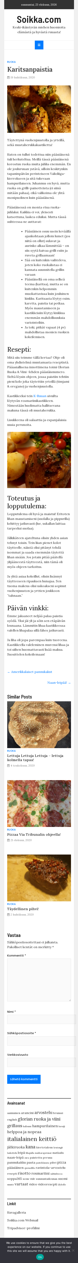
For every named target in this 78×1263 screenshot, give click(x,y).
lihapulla (30, 1153)
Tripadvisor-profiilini (23, 1228)
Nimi (11, 1011)
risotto (24, 1173)
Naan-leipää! (59, 683)
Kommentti (16, 955)
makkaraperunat (43, 1153)
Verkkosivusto (17, 1054)
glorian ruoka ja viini (39, 1119)
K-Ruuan (39, 396)
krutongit (58, 1147)
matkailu (58, 1153)
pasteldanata (42, 1162)
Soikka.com (39, 19)
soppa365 (14, 1179)
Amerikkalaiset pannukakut (29, 672)
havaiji (62, 1126)
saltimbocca (56, 1173)
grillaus (14, 1125)
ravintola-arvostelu (50, 1168)
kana (30, 1147)
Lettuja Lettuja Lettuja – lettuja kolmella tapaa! (35, 757)
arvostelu (43, 1112)
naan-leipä (15, 1157)
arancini (27, 1113)
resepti (12, 1173)
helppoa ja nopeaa (24, 1131)
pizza (61, 1162)
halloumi (27, 1126)
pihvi (53, 1162)
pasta (31, 1162)
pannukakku (16, 1162)
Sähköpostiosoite (21, 1033)
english (12, 1119)
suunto (10, 1184)
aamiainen (13, 1113)
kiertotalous (44, 1147)
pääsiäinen (15, 1168)
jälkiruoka (16, 1147)
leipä (21, 1153)
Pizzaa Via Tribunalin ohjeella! (34, 834)
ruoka (11, 62)
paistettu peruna (41, 1157)
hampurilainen (45, 1126)
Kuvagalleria (16, 1212)
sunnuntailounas (46, 1179)
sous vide (29, 1179)
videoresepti (47, 1184)
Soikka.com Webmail (22, 1220)
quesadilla (29, 1168)
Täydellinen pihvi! (23, 909)
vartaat (21, 1183)
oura (26, 1157)
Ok (40, 1257)
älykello (62, 1184)
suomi (62, 1179)
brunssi (58, 1113)
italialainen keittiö (31, 1139)
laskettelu (12, 1153)
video (33, 1184)
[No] (73, 1250)
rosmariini (40, 1173)
